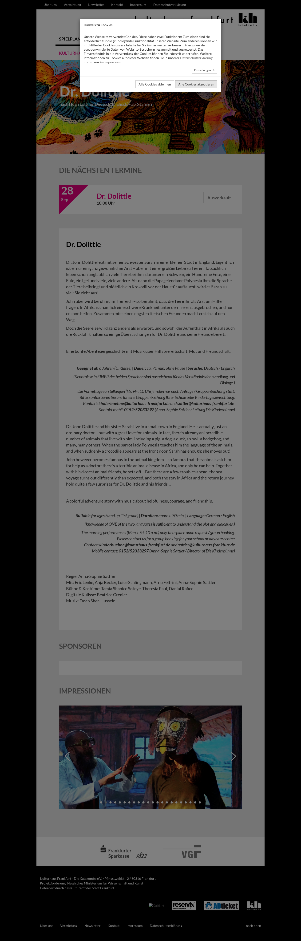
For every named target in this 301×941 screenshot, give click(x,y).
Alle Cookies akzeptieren (196, 84)
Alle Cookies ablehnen (155, 84)
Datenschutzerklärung (196, 58)
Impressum (112, 62)
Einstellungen (202, 70)
